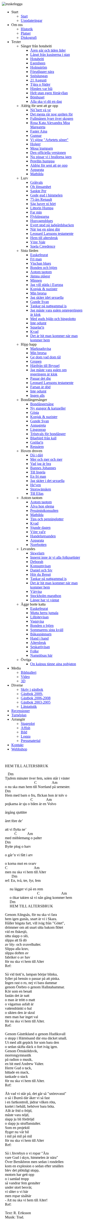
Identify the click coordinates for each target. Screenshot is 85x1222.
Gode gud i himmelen (46, 195)
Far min (36, 212)
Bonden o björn (42, 626)
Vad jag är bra (40, 464)
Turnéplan (18, 715)
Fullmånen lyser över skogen (51, 118)
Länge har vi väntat (44, 600)
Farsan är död (40, 387)
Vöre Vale (37, 242)
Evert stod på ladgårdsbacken (52, 225)
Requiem (37, 447)
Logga (25, 736)
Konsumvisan (40, 566)
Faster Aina (38, 131)
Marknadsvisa (40, 349)
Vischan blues (40, 263)
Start (24, 16)
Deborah (36, 562)
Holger (35, 144)
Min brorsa (38, 293)
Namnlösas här (41, 655)
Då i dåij (36, 455)
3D (23, 681)
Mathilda (36, 174)
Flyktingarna (39, 216)
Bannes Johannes (43, 468)
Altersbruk (38, 643)
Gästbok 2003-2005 (36, 702)
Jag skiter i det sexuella (47, 481)
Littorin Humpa (41, 208)
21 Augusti (38, 80)
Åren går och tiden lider (48, 50)
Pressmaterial (30, 741)
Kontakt (17, 745)
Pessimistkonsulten (44, 510)
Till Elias (36, 493)
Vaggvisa (37, 621)
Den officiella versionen (48, 153)
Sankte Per (38, 191)
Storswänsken (40, 489)
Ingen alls (37, 395)
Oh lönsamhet (40, 187)
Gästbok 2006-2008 (36, 698)
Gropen (36, 361)
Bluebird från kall (43, 438)
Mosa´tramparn (41, 148)
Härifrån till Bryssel (45, 366)
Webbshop (19, 749)
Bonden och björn (43, 268)
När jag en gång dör (45, 229)
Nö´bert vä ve (40, 110)
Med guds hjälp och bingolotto (53, 319)
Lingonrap (38, 430)
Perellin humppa (42, 161)
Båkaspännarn (40, 634)
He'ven (35, 485)
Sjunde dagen (40, 528)
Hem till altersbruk (44, 238)
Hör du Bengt (40, 574)
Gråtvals (36, 182)
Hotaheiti (37, 59)
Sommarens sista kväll (46, 630)
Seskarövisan (40, 647)
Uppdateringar (31, 20)
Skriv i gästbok (32, 689)
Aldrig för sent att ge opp (49, 165)
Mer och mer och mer (46, 459)
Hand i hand (39, 638)
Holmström (38, 67)
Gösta (34, 412)
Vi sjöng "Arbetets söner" (49, 140)
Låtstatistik (29, 707)
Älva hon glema (42, 506)
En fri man (38, 476)
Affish (25, 728)
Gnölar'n (36, 442)
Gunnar (36, 136)
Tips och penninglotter (47, 519)
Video (25, 677)
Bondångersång (42, 404)
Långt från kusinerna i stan (50, 55)
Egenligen (37, 63)
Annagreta (38, 425)
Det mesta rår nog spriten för (51, 114)
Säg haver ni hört (43, 204)
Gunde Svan (39, 302)
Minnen (36, 280)
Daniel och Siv (41, 570)
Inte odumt (38, 323)
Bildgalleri (28, 672)
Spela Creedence (42, 246)
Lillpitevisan (39, 617)
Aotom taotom (41, 272)
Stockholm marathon (45, 596)
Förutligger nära (42, 72)
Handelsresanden (43, 536)
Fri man (36, 259)
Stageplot (28, 724)
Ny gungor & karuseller (48, 408)
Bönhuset (37, 97)
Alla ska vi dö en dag (46, 101)
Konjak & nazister (43, 289)
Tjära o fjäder (40, 84)
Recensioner (20, 711)
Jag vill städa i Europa (46, 285)
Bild (24, 732)
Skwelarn (37, 553)
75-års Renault (41, 199)
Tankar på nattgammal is (48, 306)
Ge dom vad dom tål (45, 357)
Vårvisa (36, 591)
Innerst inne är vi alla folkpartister (55, 557)
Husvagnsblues (41, 221)
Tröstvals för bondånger (48, 434)
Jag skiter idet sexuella (47, 297)
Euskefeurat (39, 255)
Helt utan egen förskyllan (49, 93)
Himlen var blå (41, 89)
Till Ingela (37, 472)
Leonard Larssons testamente (51, 234)
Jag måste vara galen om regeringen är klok (48, 372)
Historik (27, 29)
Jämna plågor (40, 276)
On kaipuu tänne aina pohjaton (53, 664)
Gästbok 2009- (32, 694)
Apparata (37, 170)
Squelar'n (37, 327)
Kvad (34, 332)
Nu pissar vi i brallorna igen (51, 157)
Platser (26, 33)
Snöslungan (39, 76)
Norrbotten (38, 545)
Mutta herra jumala (44, 613)
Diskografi (29, 38)
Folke (34, 651)
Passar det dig (40, 378)
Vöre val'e (38, 532)
